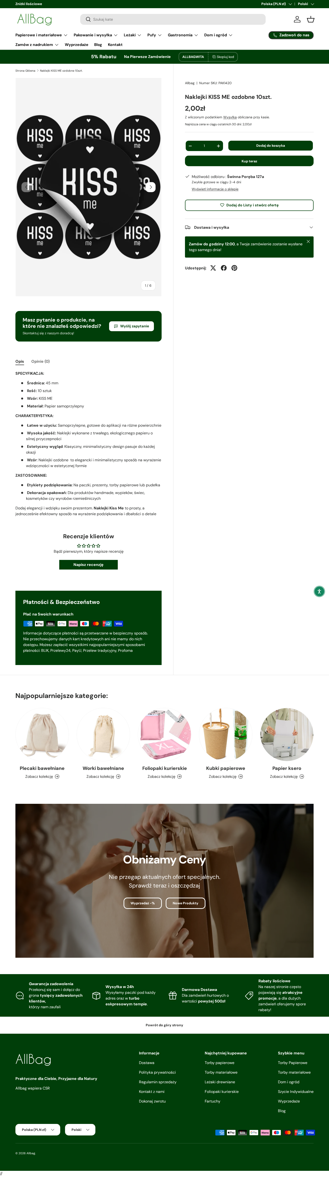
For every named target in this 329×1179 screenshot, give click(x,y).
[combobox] (173, 19)
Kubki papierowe (225, 768)
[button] (319, 591)
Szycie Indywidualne (296, 1091)
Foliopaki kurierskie (164, 768)
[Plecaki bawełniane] (42, 734)
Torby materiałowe (221, 1072)
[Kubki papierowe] (225, 734)
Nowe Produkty (185, 903)
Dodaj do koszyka (270, 145)
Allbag (190, 83)
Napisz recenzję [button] (88, 564)
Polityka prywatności (157, 1072)
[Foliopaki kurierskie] (164, 734)
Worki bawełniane (103, 768)
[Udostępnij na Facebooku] (223, 268)
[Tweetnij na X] (213, 268)
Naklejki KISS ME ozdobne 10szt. (61, 70)
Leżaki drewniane (220, 1081)
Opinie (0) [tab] (40, 361)
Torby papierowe (219, 1062)
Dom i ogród (215, 35)
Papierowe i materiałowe (38, 35)
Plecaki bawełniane (42, 768)
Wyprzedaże (76, 44)
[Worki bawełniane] (103, 734)
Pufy (151, 35)
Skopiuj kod (225, 57)
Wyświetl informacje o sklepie (215, 189)
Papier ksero (286, 768)
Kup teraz (249, 161)
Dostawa (146, 1062)
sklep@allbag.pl (27, 4)
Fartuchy (212, 1101)
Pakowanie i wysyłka (93, 35)
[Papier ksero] (286, 734)
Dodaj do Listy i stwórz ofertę (252, 205)
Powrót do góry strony (164, 1025)
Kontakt (115, 44)
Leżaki (130, 35)
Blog (98, 44)
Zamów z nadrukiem (34, 44)
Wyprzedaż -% (143, 903)
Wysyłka (230, 117)
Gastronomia (180, 35)
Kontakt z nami (151, 1091)
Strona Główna (25, 70)
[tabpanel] (88, 444)
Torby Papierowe (292, 1062)
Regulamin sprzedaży (158, 1081)
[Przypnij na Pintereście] (234, 268)
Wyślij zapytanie (134, 326)
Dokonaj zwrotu (152, 1101)
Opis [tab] (19, 361)
